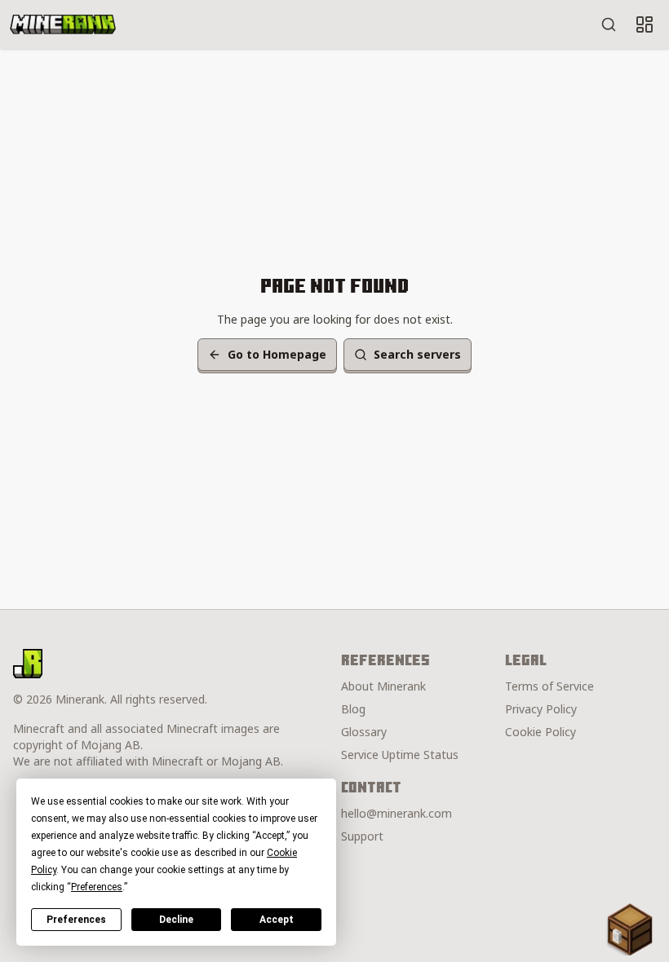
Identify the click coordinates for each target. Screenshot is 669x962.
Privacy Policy (541, 709)
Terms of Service (549, 686)
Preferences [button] (96, 887)
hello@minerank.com (396, 813)
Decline (176, 919)
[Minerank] (63, 24)
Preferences (76, 919)
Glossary (364, 731)
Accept (276, 919)
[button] (630, 929)
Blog (353, 709)
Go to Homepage (277, 354)
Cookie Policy (540, 731)
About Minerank (383, 686)
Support (362, 836)
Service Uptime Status (400, 754)
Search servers (417, 354)
